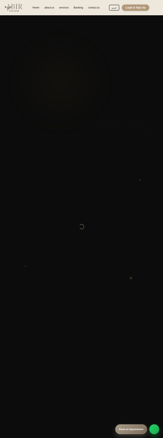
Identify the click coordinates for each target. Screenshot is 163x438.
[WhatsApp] (154, 429)
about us (49, 7)
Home (35, 7)
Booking (78, 7)
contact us (94, 7)
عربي (114, 7)
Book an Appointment (131, 429)
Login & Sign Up (135, 7)
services (64, 7)
